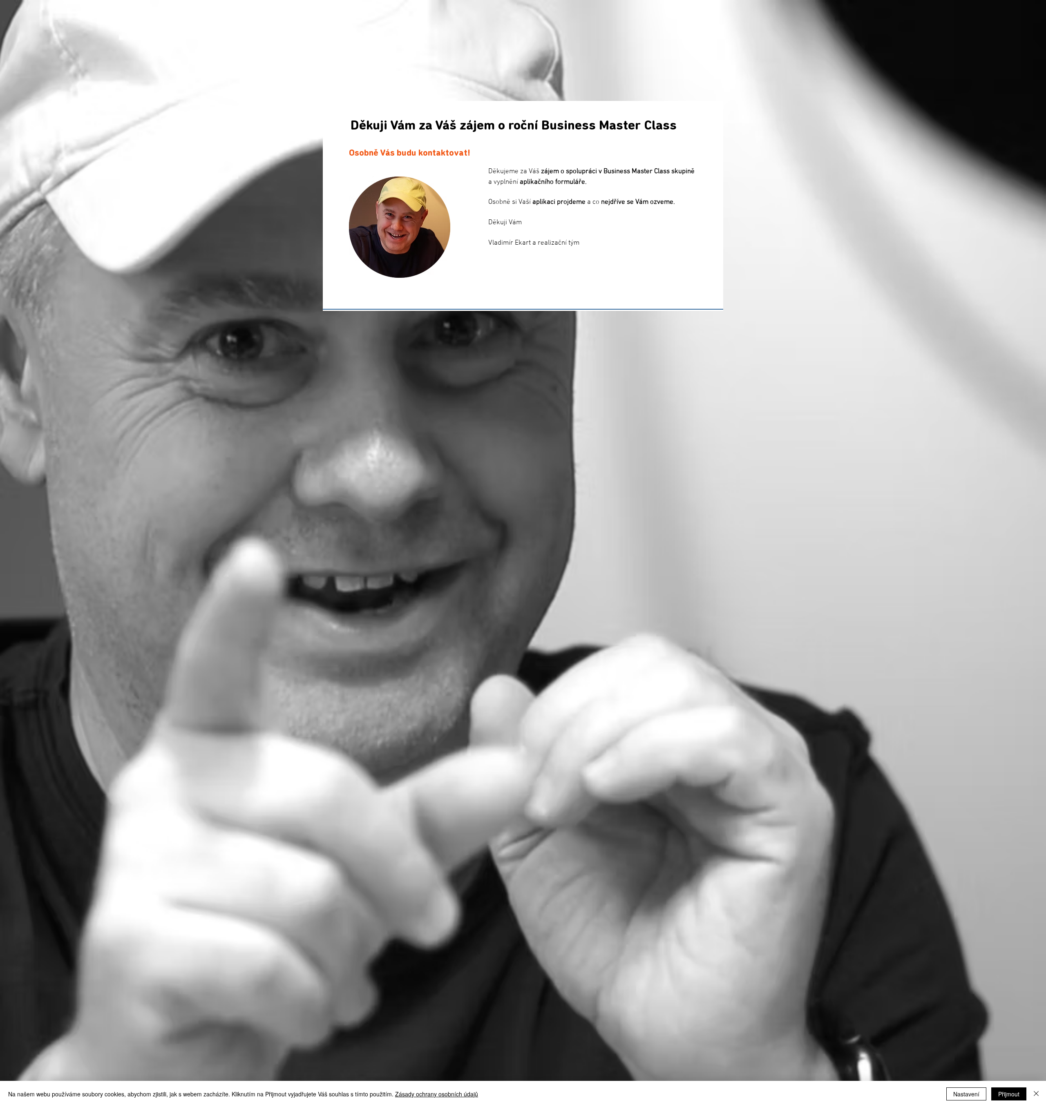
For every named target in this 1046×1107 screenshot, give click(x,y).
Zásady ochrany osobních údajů (436, 1094)
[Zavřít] (1036, 1093)
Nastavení (966, 1094)
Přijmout (1008, 1094)
